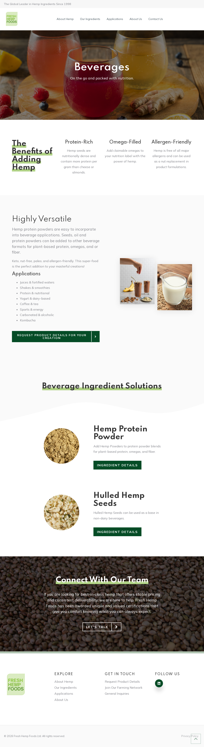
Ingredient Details (117, 465)
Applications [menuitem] (115, 19)
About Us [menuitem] (135, 19)
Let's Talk (97, 627)
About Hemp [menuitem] (65, 19)
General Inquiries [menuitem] (117, 693)
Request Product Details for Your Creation (51, 336)
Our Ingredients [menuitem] (90, 19)
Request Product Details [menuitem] (122, 682)
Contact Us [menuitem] (155, 19)
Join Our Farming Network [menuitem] (123, 688)
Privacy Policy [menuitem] (189, 736)
